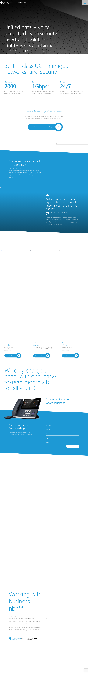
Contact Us (7, 51)
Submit (72, 446)
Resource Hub (19, 51)
